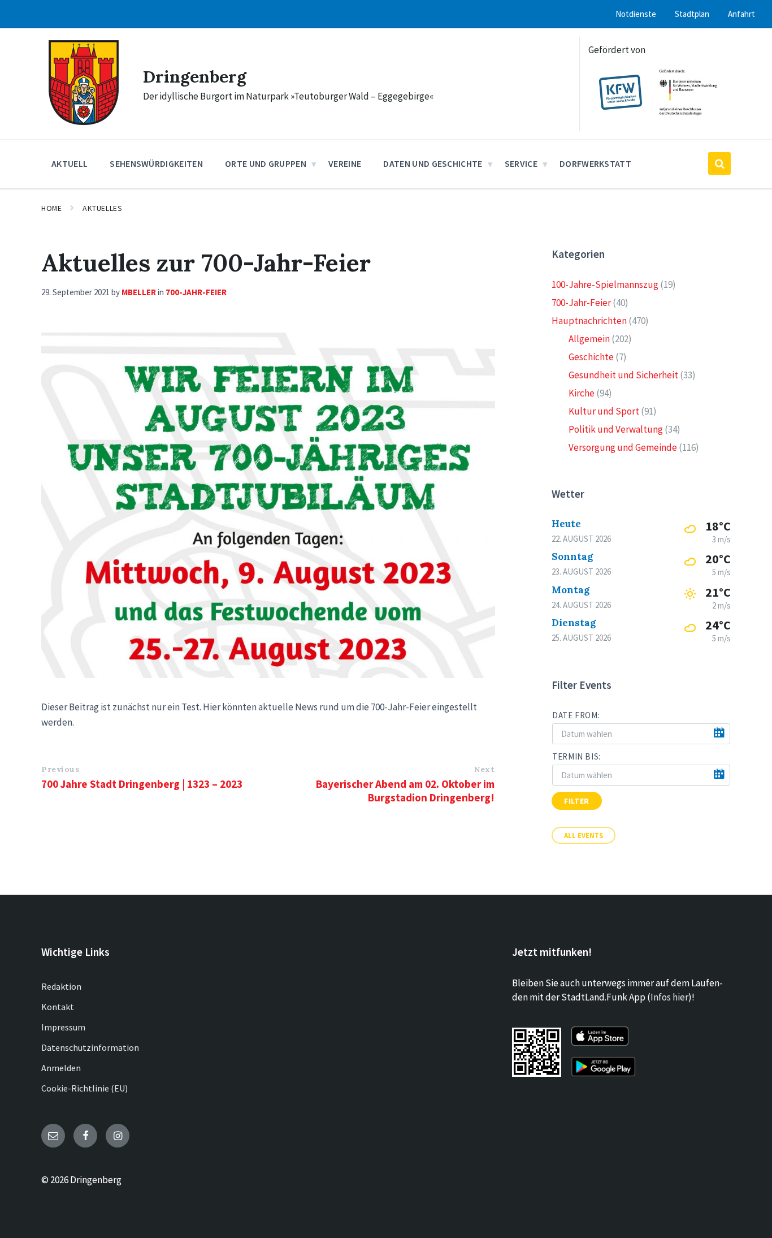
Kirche (582, 393)
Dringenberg (194, 76)
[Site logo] (83, 121)
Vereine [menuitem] (344, 163)
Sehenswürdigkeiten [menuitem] (156, 163)
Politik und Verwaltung (616, 429)
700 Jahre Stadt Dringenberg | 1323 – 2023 (141, 784)
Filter (576, 801)
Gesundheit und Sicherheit (623, 375)
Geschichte (591, 357)
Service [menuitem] (521, 163)
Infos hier (669, 997)
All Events (583, 835)
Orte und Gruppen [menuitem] (265, 163)
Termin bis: (576, 756)
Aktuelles (102, 208)
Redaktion (61, 986)
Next (484, 769)
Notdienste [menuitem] (635, 13)
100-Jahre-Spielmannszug (605, 284)
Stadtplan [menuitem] (692, 13)
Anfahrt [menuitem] (741, 13)
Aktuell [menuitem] (69, 163)
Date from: (576, 715)
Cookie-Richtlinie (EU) (84, 1088)
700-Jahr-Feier (196, 292)
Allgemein (589, 339)
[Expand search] (719, 163)
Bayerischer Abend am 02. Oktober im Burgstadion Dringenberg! (405, 790)
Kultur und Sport (604, 411)
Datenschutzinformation (90, 1047)
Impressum (63, 1027)
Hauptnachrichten (589, 320)
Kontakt (57, 1006)
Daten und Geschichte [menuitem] (432, 163)
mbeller (139, 292)
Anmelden (61, 1067)
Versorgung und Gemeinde (623, 447)
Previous (60, 769)
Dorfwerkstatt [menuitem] (595, 163)
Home (51, 208)
